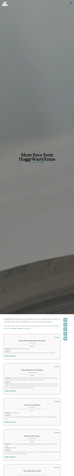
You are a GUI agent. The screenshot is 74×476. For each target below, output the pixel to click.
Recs (37, 151)
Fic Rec (56, 337)
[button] (65, 320)
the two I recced (16, 328)
